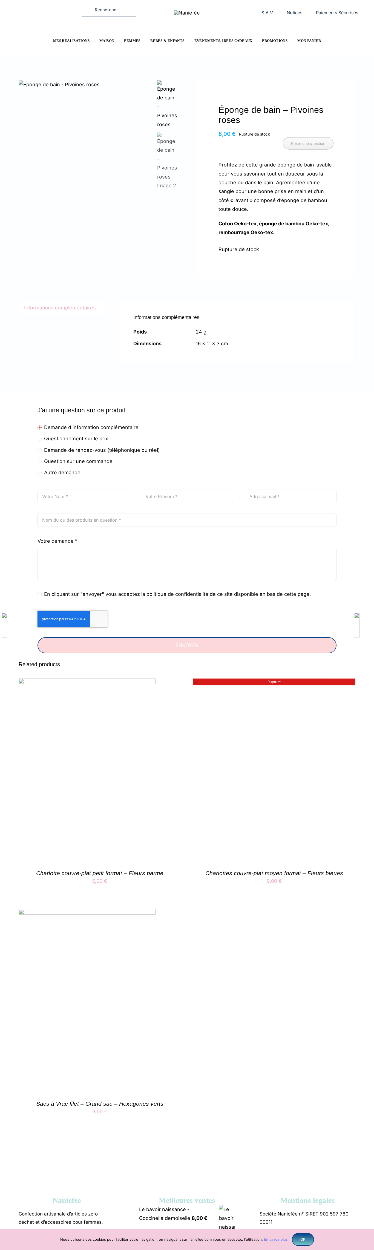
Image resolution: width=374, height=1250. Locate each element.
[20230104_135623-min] (86, 84)
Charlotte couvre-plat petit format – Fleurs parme (99, 873)
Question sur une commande (78, 461)
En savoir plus (276, 1239)
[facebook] (34, 6)
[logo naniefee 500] (187, 13)
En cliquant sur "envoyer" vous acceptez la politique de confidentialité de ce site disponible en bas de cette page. (177, 594)
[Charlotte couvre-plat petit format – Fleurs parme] (87, 683)
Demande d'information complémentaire (91, 427)
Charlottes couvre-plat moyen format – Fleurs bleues (274, 873)
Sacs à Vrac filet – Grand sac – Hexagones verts (99, 1103)
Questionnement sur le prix (76, 438)
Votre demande (57, 541)
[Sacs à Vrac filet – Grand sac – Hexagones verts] (87, 913)
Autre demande (62, 472)
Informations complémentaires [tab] (60, 308)
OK (303, 1239)
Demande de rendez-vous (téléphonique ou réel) (102, 450)
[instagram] (45, 6)
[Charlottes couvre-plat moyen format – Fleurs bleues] (261, 683)
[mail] (55, 6)
